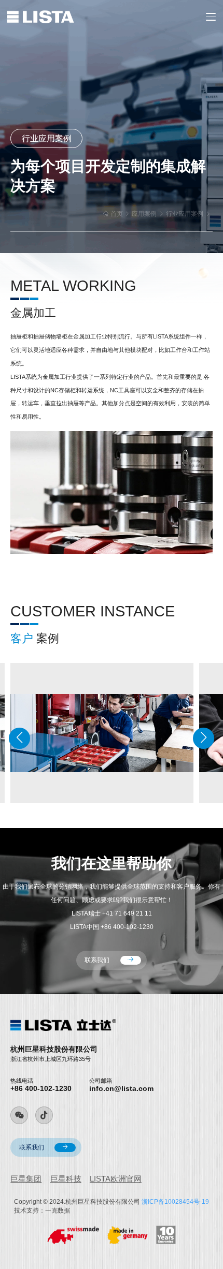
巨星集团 (25, 1178)
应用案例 (144, 213)
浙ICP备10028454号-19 (175, 1201)
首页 (116, 213)
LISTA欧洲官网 (116, 1178)
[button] (19, 738)
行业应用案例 (184, 213)
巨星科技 (65, 1178)
